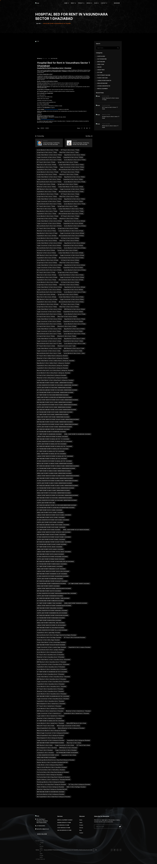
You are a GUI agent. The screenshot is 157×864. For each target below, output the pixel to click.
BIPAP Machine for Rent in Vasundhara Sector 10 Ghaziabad (51, 679)
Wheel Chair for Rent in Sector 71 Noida (46, 208)
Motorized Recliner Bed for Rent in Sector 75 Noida (71, 169)
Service (89, 3)
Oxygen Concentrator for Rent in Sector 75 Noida (72, 167)
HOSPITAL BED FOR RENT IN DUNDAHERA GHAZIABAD (50, 578)
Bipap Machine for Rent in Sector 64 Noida (74, 243)
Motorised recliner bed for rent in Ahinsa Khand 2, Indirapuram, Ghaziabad (55, 370)
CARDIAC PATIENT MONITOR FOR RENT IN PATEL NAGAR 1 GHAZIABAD (54, 551)
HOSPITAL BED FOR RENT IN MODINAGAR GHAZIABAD (50, 595)
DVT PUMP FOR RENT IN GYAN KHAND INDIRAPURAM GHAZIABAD (53, 394)
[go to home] (38, 3)
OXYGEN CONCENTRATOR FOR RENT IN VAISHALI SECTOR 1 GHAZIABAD (54, 461)
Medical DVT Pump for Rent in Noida (45, 725)
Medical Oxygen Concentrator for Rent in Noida (68, 725)
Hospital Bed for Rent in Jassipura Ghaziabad (79, 647)
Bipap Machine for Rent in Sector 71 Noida (47, 211)
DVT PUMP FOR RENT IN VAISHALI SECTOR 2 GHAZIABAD (50, 720)
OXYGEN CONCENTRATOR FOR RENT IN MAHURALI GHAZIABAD (52, 610)
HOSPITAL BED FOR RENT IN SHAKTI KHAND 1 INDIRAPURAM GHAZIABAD (54, 426)
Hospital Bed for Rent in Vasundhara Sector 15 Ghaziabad (51, 666)
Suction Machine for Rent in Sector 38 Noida (47, 304)
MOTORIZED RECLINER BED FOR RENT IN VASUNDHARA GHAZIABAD (53, 429)
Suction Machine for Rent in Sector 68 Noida (75, 225)
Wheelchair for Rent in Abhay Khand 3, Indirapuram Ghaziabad (52, 377)
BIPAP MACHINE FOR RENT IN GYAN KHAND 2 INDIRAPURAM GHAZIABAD (54, 497)
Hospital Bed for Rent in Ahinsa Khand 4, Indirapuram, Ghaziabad (52, 365)
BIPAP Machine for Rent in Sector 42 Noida (47, 299)
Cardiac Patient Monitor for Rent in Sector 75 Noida (49, 176)
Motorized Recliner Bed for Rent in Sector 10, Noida (49, 343)
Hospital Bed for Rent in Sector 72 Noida (73, 201)
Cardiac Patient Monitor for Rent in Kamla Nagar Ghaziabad (51, 642)
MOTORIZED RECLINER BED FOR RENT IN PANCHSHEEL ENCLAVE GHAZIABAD (55, 561)
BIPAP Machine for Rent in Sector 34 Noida (74, 309)
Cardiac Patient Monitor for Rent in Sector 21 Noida (49, 328)
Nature (42, 128)
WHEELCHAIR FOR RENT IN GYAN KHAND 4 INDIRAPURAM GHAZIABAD (54, 492)
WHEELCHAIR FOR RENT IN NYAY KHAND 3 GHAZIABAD (50, 512)
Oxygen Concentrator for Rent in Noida (64, 745)
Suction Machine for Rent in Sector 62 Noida (47, 260)
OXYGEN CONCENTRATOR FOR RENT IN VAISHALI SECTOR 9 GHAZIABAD (54, 441)
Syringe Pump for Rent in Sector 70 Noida (47, 218)
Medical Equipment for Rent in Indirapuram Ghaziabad (50, 737)
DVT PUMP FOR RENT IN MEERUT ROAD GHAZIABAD (49, 603)
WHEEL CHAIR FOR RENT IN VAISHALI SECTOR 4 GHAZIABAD (51, 453)
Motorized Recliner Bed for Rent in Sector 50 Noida (71, 279)
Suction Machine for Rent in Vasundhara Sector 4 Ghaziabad (51, 693)
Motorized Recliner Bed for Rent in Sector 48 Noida (49, 292)
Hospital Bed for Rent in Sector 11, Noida (73, 341)
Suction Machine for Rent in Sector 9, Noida (74, 343)
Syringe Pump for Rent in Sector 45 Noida (68, 294)
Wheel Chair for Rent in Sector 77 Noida (69, 152)
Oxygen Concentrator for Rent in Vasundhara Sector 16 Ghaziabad (53, 664)
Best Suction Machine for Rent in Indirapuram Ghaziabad (50, 794)
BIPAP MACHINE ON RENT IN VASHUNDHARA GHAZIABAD (51, 791)
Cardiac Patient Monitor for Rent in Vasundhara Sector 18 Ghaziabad (53, 659)
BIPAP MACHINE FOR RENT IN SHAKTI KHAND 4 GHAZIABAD (51, 534)
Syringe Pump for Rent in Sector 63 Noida (67, 250)
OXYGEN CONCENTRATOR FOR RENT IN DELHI (48, 755)
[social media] (82, 128)
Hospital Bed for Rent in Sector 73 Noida (46, 191)
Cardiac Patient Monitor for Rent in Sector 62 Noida (49, 265)
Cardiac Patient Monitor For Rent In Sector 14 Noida (49, 338)
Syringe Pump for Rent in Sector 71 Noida (67, 206)
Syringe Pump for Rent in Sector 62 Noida (47, 262)
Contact (103, 3)
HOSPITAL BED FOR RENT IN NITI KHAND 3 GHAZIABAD (50, 522)
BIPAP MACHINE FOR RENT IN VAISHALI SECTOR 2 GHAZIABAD (52, 458)
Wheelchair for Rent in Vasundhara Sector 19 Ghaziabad (50, 657)
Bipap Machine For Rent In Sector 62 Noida (74, 265)
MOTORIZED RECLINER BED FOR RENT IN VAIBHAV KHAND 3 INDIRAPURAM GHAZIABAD (58, 466)
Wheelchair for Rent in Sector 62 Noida (46, 252)
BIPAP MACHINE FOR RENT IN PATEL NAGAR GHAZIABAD (50, 554)
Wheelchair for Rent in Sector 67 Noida (46, 230)
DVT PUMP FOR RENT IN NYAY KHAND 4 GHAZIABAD (49, 510)
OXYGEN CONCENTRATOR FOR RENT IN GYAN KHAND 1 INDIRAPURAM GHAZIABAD (57, 500)
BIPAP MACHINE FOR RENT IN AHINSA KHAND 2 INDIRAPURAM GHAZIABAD (55, 478)
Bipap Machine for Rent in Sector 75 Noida (47, 167)
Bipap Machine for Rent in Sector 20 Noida (74, 328)
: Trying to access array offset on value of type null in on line (66, 850)
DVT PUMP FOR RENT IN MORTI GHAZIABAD (79, 583)
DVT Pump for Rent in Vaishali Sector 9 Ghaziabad (49, 706)
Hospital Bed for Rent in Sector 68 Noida (73, 223)
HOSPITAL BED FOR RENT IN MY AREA (46, 502)
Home (65, 3)
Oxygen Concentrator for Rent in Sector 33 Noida (49, 311)
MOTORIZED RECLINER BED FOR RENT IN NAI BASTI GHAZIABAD (52, 581)
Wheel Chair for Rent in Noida (74, 742)
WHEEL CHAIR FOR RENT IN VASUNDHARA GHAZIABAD (77, 434)
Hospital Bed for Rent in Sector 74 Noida (73, 179)
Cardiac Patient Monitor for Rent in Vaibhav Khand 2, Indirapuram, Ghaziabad (55, 360)
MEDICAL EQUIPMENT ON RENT (64, 820)
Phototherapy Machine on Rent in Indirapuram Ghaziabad (51, 782)
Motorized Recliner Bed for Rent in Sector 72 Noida (49, 203)
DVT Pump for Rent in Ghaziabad (45, 750)
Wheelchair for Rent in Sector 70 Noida (68, 218)
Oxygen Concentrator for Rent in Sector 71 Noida (71, 211)
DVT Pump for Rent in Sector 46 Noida (46, 294)
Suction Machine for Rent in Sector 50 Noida (47, 282)
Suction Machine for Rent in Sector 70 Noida (47, 216)
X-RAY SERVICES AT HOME (63, 827)
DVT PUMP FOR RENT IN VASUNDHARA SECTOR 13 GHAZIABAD (52, 671)
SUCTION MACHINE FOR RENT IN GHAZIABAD (67, 752)
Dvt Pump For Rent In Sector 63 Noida (46, 250)
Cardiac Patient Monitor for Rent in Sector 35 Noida (49, 309)
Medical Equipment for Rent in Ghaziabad (47, 747)
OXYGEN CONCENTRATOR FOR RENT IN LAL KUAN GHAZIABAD (52, 630)
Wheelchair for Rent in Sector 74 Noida (46, 186)
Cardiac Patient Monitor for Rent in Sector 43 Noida (71, 296)
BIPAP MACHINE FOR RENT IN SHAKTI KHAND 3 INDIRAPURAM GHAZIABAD (55, 421)
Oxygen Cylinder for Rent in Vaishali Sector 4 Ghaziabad (50, 715)
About (72, 3)
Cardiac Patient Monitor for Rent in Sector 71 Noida (71, 208)
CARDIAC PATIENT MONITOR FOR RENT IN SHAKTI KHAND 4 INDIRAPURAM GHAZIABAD (58, 419)
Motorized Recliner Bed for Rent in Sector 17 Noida (49, 333)
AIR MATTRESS (101, 69)
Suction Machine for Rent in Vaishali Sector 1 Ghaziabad (50, 723)
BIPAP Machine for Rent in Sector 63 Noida (47, 255)
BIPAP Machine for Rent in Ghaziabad (68, 747)
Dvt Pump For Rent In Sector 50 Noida (70, 282)
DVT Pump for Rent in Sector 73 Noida (70, 194)
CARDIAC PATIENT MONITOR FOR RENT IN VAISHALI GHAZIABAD (52, 436)
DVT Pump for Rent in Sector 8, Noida (46, 345)
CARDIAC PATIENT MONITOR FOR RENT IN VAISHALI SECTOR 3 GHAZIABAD (55, 456)
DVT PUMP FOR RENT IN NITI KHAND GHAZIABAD (48, 529)
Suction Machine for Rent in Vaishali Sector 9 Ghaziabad (50, 708)
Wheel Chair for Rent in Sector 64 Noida (69, 240)
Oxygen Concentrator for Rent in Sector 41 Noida (72, 299)
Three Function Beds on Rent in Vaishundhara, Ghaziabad (51, 769)
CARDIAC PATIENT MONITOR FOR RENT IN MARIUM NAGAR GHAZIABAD (54, 605)
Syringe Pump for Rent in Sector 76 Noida (68, 162)
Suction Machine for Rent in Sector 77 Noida (47, 149)
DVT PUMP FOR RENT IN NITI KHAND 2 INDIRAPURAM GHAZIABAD (52, 414)
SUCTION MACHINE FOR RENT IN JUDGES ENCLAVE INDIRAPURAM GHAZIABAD (56, 507)
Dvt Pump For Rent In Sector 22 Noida (46, 326)
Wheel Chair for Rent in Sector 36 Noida (69, 306)
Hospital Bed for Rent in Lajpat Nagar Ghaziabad (48, 632)
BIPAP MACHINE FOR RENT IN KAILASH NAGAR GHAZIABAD (51, 644)
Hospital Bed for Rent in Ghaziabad (45, 752)
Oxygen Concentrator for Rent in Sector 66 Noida (72, 233)
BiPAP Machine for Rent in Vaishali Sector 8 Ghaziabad (50, 710)
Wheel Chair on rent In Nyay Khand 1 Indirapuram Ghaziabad (51, 784)
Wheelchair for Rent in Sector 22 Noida (66, 326)
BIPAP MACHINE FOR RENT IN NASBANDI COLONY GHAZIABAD (52, 573)
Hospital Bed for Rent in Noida (69, 755)
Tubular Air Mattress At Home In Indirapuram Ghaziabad (50, 786)
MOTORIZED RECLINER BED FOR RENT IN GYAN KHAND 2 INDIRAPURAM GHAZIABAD (57, 390)
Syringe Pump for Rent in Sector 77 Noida (47, 152)
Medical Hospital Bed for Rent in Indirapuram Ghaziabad (50, 735)
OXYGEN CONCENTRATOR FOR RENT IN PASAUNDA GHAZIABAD (52, 556)
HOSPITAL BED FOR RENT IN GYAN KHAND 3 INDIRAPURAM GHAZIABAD (54, 387)
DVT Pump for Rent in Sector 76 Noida (46, 162)
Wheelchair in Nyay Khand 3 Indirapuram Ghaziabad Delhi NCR (52, 789)
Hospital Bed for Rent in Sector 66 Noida (46, 235)
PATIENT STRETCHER (102, 77)
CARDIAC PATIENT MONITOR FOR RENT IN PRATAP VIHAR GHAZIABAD (54, 532)
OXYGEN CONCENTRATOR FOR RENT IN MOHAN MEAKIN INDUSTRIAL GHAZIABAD (56, 593)
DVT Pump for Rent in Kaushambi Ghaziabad (74, 637)
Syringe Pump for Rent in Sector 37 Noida (47, 306)
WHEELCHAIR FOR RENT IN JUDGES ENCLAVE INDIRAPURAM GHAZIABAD (54, 397)
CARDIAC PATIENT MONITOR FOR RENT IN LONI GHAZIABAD (51, 625)
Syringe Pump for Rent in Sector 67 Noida (68, 228)
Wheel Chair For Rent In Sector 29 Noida (67, 316)
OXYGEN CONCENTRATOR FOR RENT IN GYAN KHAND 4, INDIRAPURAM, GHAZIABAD (57, 385)
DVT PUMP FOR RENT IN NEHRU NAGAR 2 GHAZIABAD (50, 566)
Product (80, 3)
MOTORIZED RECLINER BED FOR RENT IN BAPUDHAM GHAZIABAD (52, 615)
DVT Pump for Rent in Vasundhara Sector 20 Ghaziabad (50, 654)
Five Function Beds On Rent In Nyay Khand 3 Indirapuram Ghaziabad (53, 777)
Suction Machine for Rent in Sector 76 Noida (75, 159)
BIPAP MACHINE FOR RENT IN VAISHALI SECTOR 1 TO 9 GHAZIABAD (53, 439)
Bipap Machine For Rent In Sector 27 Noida (74, 319)
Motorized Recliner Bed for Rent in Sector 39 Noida (71, 301)
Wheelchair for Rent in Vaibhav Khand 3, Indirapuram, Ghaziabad (52, 358)
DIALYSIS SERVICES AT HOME (64, 830)
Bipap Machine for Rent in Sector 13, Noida (74, 338)
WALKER (99, 67)
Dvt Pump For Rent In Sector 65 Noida (70, 238)
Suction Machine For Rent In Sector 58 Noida (75, 270)
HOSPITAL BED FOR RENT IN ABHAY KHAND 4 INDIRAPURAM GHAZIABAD (54, 483)
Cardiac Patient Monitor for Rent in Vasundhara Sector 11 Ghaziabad (53, 676)
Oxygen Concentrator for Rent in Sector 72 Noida (49, 201)
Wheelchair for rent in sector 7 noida (66, 345)
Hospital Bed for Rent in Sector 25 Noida (73, 321)
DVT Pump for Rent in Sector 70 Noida (70, 216)
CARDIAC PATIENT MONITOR (104, 80)
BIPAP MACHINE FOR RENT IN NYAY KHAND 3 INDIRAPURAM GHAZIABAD (54, 402)
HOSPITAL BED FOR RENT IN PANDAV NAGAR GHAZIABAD (51, 559)
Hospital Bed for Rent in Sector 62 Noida (46, 257)
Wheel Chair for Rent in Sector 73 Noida (69, 196)
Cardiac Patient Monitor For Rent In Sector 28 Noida (49, 319)
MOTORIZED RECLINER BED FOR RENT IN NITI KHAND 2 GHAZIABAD (53, 524)
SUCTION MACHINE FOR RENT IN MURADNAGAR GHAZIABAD (51, 583)
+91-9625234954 (41, 825)
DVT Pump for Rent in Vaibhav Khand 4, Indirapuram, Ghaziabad (52, 355)
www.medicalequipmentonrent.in (51, 109)
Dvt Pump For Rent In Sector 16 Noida (46, 336)
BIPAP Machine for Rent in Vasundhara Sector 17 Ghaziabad (51, 662)
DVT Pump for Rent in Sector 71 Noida (46, 206)
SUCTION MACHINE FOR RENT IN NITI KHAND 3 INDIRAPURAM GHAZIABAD (55, 412)
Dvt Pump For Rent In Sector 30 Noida (46, 316)
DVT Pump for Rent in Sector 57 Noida (46, 272)
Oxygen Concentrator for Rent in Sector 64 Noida (49, 245)
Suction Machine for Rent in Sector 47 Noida (74, 292)
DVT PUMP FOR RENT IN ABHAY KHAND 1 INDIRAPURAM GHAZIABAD (53, 490)
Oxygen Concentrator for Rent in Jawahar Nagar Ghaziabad (51, 647)
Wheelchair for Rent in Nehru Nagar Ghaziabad (48, 639)
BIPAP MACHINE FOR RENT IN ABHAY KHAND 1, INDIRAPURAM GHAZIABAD (55, 382)
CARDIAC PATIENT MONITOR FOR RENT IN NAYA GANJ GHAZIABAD (53, 571)
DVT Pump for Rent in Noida (83, 745)
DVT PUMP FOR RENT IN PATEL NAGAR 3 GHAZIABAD (49, 546)
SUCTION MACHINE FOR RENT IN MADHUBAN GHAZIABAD (51, 617)
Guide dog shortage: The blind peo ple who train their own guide (51, 143)
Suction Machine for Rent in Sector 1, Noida (74, 353)
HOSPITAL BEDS (101, 56)
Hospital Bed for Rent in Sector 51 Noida (46, 279)
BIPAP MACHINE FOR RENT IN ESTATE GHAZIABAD (49, 590)
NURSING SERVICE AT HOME (64, 822)
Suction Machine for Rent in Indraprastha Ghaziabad (49, 652)
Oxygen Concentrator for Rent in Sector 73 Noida (72, 189)
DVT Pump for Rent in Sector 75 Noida (70, 172)
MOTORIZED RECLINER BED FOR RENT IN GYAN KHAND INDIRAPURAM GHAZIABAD (56, 505)
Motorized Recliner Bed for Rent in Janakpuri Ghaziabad (50, 649)
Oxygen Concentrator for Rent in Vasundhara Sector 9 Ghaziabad (53, 681)
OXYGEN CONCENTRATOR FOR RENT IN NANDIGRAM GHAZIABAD (53, 576)
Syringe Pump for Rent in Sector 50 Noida (47, 284)
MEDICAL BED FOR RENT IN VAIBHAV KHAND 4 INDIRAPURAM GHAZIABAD (54, 463)
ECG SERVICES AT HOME (63, 825)
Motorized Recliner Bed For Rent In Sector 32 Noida (49, 314)
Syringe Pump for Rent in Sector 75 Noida (47, 174)
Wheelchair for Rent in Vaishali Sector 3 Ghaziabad (49, 718)
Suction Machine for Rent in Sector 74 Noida (74, 181)
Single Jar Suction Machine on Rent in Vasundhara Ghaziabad (52, 767)
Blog (95, 3)
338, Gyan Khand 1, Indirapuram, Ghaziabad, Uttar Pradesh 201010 (42, 821)
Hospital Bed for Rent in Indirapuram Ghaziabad (78, 740)
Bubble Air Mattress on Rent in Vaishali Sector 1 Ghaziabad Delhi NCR (53, 779)
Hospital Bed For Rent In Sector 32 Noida (73, 311)
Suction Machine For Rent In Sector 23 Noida (74, 323)
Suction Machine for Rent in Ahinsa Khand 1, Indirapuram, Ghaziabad (53, 372)
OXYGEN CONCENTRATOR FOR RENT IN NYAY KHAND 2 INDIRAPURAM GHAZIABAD (57, 404)
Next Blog (88, 136)
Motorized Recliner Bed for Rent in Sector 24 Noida (49, 323)
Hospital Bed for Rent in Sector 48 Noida (73, 289)
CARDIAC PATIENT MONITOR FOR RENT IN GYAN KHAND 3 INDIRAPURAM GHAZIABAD (57, 495)
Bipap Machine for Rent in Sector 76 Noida (74, 154)
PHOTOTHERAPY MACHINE (103, 75)
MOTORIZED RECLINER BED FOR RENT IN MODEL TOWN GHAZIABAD (53, 598)
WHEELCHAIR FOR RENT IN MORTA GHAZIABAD (48, 586)
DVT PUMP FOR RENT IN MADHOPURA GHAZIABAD (49, 620)
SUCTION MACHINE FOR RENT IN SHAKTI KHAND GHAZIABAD (51, 544)
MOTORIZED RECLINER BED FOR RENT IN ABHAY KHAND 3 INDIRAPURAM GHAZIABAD (57, 485)
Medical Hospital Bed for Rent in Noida (46, 728)
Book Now (117, 3)
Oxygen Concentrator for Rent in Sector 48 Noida (49, 289)
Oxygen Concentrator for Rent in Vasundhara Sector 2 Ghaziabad (53, 698)
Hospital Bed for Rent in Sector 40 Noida (46, 301)
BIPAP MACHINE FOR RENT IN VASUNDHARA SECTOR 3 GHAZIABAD (53, 696)
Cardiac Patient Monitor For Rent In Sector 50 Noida (49, 287)
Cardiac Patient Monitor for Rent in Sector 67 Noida (70, 230)
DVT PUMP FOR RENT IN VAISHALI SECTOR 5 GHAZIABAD (50, 451)
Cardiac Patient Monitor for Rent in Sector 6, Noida (49, 348)
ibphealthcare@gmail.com (43, 829)
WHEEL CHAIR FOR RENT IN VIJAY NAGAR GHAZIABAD (76, 529)
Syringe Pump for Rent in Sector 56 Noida (68, 272)
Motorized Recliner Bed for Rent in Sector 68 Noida (49, 225)
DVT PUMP (99, 72)
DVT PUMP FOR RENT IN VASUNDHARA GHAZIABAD (49, 434)
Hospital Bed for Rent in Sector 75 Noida (46, 169)
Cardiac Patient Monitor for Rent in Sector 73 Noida (70, 186)
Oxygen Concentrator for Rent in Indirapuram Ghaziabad (50, 740)
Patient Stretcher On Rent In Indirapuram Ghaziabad (49, 774)
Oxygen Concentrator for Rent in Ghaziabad (66, 750)
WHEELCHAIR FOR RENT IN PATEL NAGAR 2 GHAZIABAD (50, 549)
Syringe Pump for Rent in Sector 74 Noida (68, 184)
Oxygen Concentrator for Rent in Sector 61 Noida (49, 267)
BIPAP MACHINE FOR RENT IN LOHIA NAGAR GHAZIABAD (50, 627)
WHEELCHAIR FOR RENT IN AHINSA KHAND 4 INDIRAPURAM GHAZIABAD (54, 473)
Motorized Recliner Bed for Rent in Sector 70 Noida (71, 213)
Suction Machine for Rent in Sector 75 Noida (47, 172)
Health (47, 128)
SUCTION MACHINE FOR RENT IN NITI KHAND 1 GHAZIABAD (51, 527)
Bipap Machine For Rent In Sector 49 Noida (74, 287)
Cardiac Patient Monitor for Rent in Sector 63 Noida (70, 252)
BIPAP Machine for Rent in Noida (44, 745)
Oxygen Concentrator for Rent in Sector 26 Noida (49, 321)
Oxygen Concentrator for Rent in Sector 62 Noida (72, 255)
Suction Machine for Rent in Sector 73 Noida (47, 194)
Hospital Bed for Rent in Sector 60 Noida (73, 267)
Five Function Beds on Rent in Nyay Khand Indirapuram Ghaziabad (53, 772)
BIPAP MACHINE (101, 61)
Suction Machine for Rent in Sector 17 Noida (74, 333)
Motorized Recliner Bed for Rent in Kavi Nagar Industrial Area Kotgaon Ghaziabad (56, 635)
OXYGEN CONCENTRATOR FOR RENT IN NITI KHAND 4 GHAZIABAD (53, 519)
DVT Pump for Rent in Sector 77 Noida (70, 149)
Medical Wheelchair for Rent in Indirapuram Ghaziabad (71, 728)
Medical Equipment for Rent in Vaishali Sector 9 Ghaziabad (51, 703)
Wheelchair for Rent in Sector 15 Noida (66, 336)
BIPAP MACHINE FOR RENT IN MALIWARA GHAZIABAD (50, 608)
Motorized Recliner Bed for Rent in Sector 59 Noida (49, 270)
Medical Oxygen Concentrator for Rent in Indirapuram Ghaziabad (52, 733)
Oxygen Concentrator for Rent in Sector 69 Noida (49, 223)
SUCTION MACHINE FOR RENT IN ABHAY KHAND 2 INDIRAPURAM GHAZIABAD (55, 488)
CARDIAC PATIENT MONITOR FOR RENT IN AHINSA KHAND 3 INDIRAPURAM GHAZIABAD (58, 475)
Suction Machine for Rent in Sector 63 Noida (75, 247)
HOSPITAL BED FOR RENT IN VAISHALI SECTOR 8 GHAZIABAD (51, 443)
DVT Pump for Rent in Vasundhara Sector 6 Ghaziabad (50, 688)
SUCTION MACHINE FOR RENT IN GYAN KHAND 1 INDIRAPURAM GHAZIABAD (55, 392)
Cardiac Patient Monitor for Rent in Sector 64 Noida (49, 243)
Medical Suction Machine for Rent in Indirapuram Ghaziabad (51, 730)
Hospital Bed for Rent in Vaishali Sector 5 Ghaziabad (76, 713)
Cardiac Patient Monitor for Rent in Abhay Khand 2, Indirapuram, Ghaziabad (55, 380)
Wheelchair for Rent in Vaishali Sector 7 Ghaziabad (78, 710)
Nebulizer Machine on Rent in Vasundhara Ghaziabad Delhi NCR (52, 762)
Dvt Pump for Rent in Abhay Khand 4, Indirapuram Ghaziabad (51, 375)
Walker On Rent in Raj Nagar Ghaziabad (76, 786)
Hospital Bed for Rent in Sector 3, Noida (72, 350)
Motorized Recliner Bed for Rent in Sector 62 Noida (71, 257)
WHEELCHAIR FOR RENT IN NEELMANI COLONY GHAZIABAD (51, 568)
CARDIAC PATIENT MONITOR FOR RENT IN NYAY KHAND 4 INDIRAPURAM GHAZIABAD (57, 399)
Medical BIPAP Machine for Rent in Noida (76, 723)
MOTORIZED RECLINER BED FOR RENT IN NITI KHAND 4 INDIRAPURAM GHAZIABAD (56, 409)
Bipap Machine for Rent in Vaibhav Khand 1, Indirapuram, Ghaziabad (53, 363)
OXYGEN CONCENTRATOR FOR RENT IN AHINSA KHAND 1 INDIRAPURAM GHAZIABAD (57, 480)
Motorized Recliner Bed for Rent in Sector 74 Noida (49, 181)
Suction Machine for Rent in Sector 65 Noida (47, 238)
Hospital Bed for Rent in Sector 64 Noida (73, 245)
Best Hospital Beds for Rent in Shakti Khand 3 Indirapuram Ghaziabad (53, 796)
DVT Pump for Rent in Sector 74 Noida (46, 184)
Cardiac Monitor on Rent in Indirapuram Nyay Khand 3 (50, 764)
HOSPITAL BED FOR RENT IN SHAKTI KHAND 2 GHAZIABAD (51, 539)
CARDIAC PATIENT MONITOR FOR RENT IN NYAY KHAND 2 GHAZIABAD (54, 515)
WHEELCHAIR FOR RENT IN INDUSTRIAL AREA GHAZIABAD (51, 622)
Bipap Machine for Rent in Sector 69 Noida (74, 221)
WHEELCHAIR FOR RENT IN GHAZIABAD (46, 757)
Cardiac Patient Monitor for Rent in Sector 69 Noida (49, 221)
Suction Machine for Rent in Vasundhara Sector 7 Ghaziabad (51, 686)
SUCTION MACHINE (102, 59)
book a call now (42, 834)
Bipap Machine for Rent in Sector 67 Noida (47, 233)
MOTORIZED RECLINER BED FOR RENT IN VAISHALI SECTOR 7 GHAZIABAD (54, 446)
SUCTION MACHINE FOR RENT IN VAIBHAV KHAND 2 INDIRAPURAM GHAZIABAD (56, 468)
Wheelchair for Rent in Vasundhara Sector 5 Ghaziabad (50, 691)
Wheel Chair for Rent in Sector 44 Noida (46, 296)
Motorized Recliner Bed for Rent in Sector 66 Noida (71, 235)
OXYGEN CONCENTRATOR (103, 85)
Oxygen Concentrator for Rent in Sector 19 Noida (49, 331)
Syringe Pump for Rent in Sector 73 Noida (47, 196)
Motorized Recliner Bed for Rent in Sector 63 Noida (49, 247)
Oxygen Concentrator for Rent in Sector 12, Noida (49, 341)
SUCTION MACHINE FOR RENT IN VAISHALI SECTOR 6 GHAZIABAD (53, 448)
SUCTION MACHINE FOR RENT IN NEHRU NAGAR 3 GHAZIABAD (52, 564)
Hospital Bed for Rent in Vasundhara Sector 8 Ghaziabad (50, 684)
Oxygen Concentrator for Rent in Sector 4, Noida (48, 350)
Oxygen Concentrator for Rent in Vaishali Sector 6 (49, 713)
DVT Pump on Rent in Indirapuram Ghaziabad (79, 784)
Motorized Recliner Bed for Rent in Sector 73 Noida (71, 191)
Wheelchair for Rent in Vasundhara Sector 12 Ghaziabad (50, 674)
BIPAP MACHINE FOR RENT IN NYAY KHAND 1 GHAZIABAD (51, 517)
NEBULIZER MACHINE (102, 83)
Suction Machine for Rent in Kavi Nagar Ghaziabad (49, 637)
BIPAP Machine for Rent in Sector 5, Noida (74, 348)
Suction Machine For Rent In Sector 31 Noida (74, 314)
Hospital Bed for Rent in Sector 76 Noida (73, 157)
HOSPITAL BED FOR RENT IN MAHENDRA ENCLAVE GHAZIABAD (52, 613)
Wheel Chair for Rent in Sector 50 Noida (69, 284)
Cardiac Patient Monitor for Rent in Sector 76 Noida (49, 154)
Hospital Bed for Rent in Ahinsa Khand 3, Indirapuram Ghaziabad (52, 368)
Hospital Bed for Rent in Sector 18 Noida (73, 331)
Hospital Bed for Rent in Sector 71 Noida (46, 213)
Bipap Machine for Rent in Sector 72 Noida (74, 198)
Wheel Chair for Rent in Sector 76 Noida (46, 164)
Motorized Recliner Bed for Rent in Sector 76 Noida (49, 159)
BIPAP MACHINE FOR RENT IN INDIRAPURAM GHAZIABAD (50, 742)
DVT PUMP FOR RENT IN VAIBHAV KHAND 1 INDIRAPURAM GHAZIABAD (54, 470)
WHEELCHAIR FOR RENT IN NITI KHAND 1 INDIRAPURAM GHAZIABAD (53, 417)
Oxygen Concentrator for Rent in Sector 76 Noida (49, 157)
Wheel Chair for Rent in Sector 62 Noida (69, 262)
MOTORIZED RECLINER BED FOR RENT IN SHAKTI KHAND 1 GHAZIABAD (54, 541)
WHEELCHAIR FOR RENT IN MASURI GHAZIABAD (75, 603)
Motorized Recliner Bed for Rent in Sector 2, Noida (49, 353)
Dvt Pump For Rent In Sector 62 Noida (70, 260)
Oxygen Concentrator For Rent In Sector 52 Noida (72, 277)
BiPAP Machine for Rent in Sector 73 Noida (47, 189)
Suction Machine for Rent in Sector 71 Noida (74, 203)
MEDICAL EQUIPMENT (102, 88)
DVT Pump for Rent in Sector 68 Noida (46, 228)
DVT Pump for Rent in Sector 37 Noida (70, 304)
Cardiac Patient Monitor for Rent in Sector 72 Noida (49, 198)
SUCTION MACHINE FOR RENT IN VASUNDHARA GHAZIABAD (51, 431)
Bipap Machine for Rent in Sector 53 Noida (47, 277)
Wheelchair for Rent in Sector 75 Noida (68, 174)
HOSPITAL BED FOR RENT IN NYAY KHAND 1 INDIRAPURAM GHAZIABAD (54, 407)
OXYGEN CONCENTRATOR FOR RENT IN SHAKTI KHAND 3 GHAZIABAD (54, 537)
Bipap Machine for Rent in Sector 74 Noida (74, 176)
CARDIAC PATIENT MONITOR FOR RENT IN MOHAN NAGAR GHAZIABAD (54, 588)
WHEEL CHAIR (100, 64)
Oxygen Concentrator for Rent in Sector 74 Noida (49, 179)
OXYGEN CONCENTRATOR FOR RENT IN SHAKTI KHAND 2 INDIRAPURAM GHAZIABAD (57, 424)
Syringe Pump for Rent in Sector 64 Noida (47, 240)
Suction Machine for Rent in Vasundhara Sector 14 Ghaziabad (52, 669)
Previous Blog (40, 136)
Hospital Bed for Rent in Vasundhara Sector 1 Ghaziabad (50, 701)
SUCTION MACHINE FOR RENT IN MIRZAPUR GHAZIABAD (50, 600)
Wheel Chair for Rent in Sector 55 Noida (46, 274)
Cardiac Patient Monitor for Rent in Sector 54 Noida (71, 274)
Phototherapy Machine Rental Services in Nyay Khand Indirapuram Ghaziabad (55, 759)
